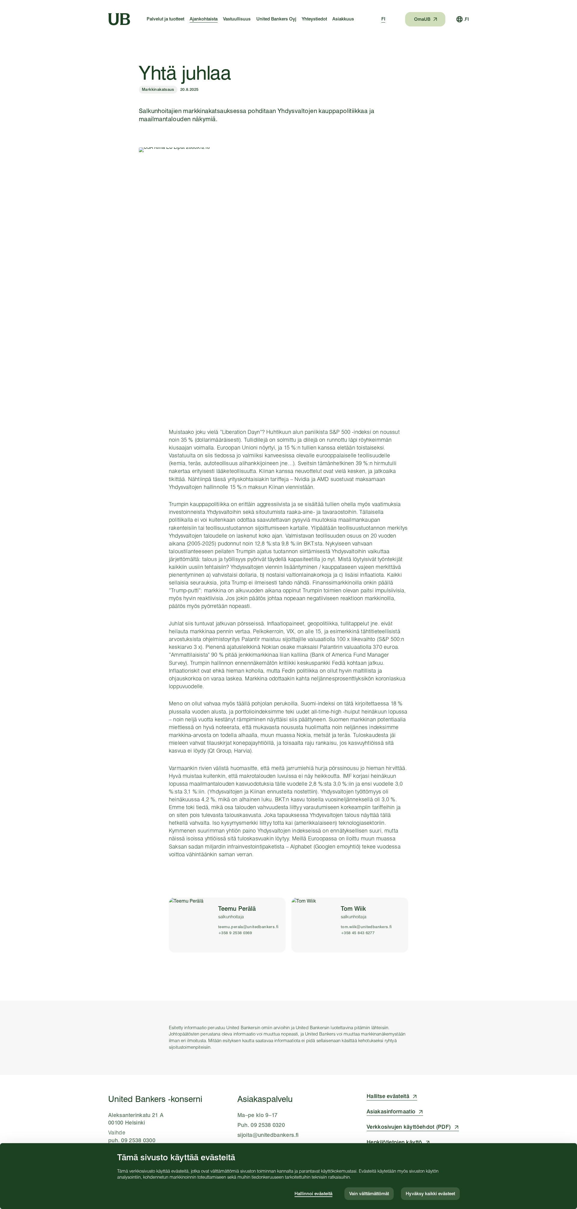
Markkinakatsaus (158, 89)
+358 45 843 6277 (357, 933)
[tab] (383, 19)
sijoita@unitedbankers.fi (268, 1135)
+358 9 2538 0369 (235, 933)
